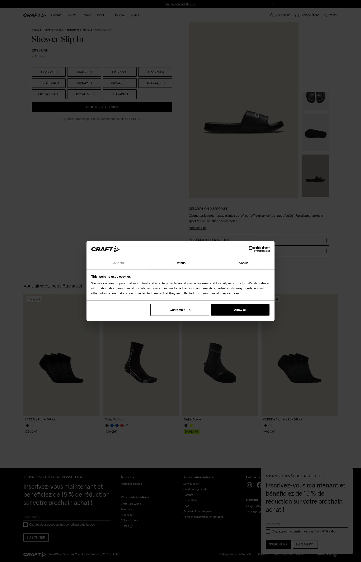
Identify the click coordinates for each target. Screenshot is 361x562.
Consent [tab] (118, 263)
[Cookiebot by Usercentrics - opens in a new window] (251, 249)
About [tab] (243, 263)
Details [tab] (180, 263)
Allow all (240, 310)
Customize (177, 310)
